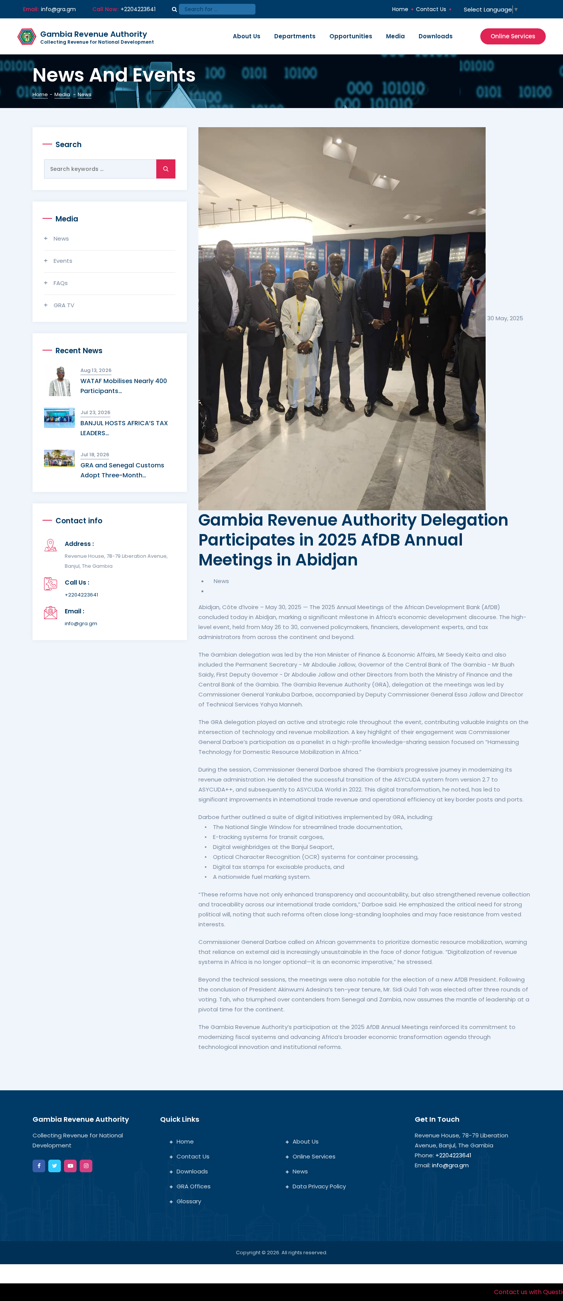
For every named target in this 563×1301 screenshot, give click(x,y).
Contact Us (431, 9)
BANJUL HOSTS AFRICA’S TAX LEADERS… (124, 428)
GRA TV (64, 305)
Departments (295, 36)
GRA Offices (194, 1186)
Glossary (189, 1201)
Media (395, 36)
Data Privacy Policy (319, 1186)
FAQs (61, 283)
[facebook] (39, 1166)
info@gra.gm (58, 9)
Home (400, 9)
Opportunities (350, 36)
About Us (246, 36)
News (61, 238)
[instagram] (86, 1166)
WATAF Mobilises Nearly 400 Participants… (123, 386)
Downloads (436, 36)
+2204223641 (81, 594)
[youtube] (70, 1166)
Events (63, 261)
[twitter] (54, 1166)
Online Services (513, 36)
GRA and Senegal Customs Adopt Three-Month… (122, 470)
